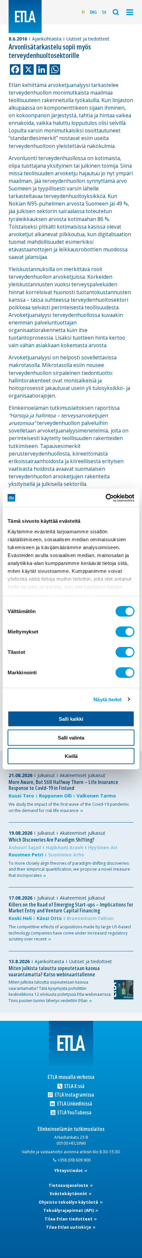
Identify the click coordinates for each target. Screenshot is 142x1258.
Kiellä (71, 756)
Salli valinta (71, 737)
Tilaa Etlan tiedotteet (69, 1219)
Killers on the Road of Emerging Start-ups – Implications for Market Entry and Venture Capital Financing (71, 907)
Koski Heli (20, 918)
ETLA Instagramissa (74, 1094)
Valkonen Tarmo (96, 796)
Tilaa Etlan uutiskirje (69, 1227)
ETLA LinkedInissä (74, 1103)
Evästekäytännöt (69, 1193)
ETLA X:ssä (74, 1086)
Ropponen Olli (55, 796)
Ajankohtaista (46, 39)
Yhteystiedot (69, 1170)
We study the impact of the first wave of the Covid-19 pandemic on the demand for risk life (69, 807)
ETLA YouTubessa (73, 1112)
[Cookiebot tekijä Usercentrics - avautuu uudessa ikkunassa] (105, 497)
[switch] (125, 632)
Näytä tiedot (107, 699)
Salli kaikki (71, 719)
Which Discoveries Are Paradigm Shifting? (51, 839)
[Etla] (25, 16)
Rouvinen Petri (26, 855)
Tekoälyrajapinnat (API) (69, 1210)
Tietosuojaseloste (69, 1185)
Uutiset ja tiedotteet (87, 39)
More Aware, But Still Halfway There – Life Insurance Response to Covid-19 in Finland (63, 785)
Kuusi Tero (21, 796)
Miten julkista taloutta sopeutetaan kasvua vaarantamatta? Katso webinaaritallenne (54, 971)
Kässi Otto (49, 918)
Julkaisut (46, 775)
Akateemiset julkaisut (82, 775)
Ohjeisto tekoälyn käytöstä (69, 1202)
